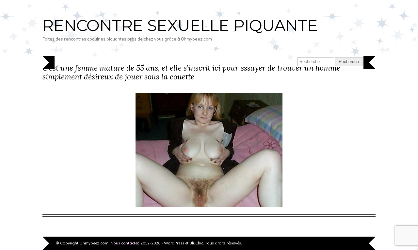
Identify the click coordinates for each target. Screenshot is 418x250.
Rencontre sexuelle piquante (180, 25)
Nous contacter (124, 243)
